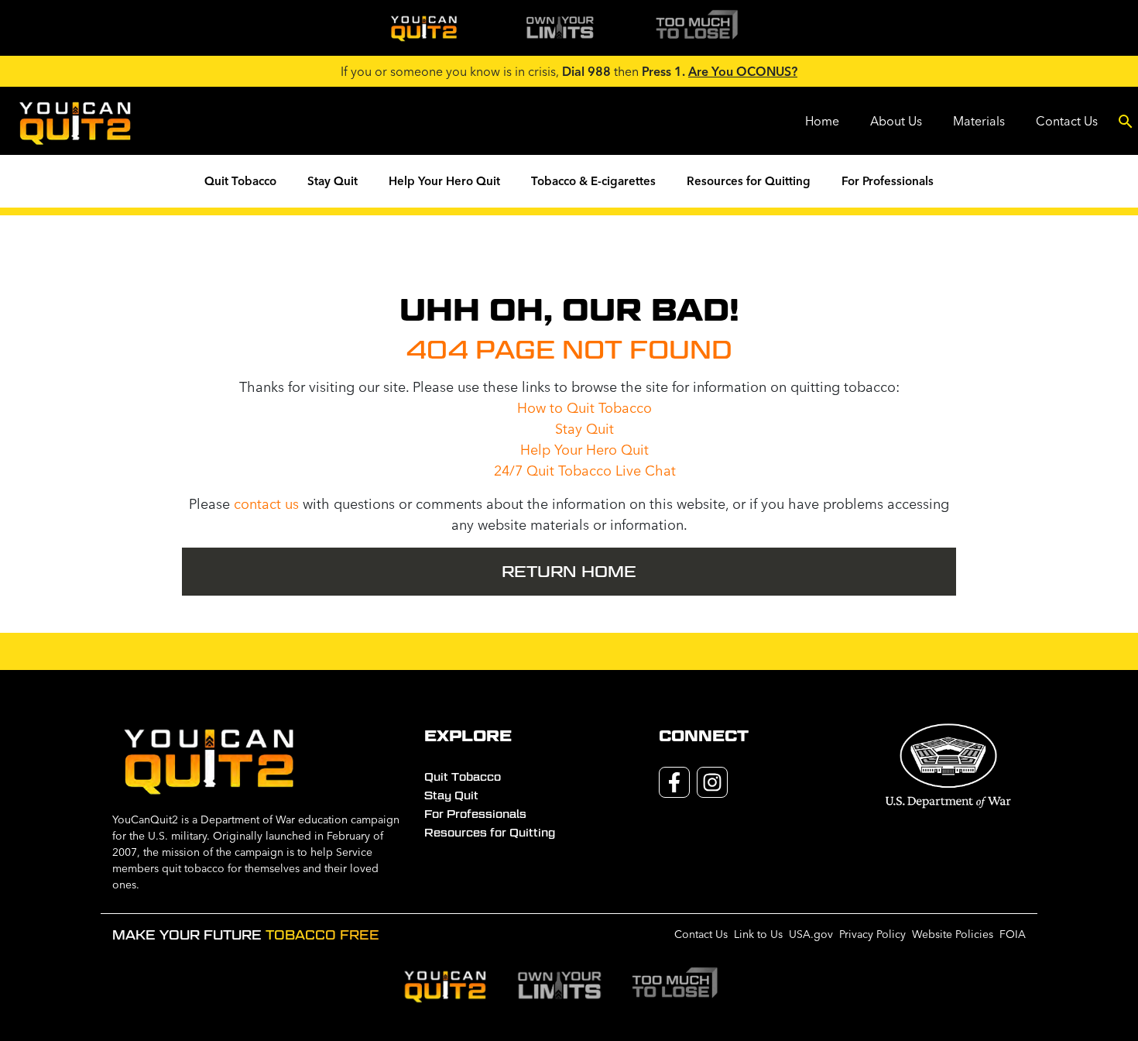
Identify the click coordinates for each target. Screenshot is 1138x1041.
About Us (896, 121)
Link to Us (758, 934)
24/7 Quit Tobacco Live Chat (585, 470)
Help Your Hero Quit (444, 181)
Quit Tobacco (240, 181)
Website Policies (952, 934)
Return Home (569, 571)
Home (822, 121)
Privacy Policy (872, 934)
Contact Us (1067, 121)
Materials (979, 121)
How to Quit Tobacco (584, 408)
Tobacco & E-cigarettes (593, 181)
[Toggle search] (1125, 121)
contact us (266, 504)
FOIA (1012, 934)
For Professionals (888, 181)
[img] (423, 27)
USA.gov (811, 934)
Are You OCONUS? (742, 71)
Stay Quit (332, 181)
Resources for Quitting (749, 181)
